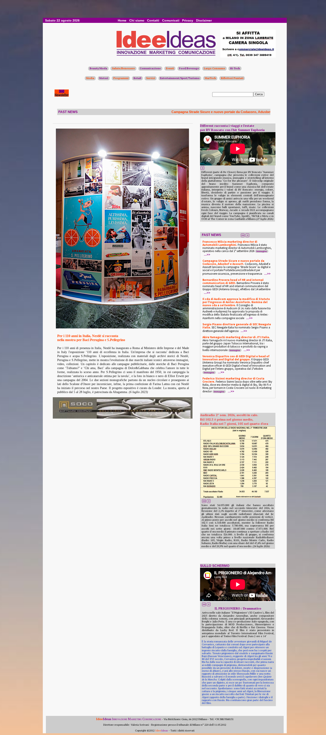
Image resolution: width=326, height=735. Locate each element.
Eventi (170, 68)
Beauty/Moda (98, 68)
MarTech (210, 78)
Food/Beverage (189, 68)
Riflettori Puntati (232, 78)
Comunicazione (150, 68)
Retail (137, 78)
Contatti (153, 20)
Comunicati (170, 20)
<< (243, 235)
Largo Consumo (214, 68)
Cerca (259, 94)
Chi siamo (136, 20)
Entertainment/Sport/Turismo (180, 78)
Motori (103, 78)
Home (122, 20)
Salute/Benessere (123, 68)
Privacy (187, 20)
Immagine (261, 251)
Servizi (150, 78)
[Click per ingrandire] (122, 228)
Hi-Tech (235, 68)
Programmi (121, 78)
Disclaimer (204, 20)
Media (90, 78)
